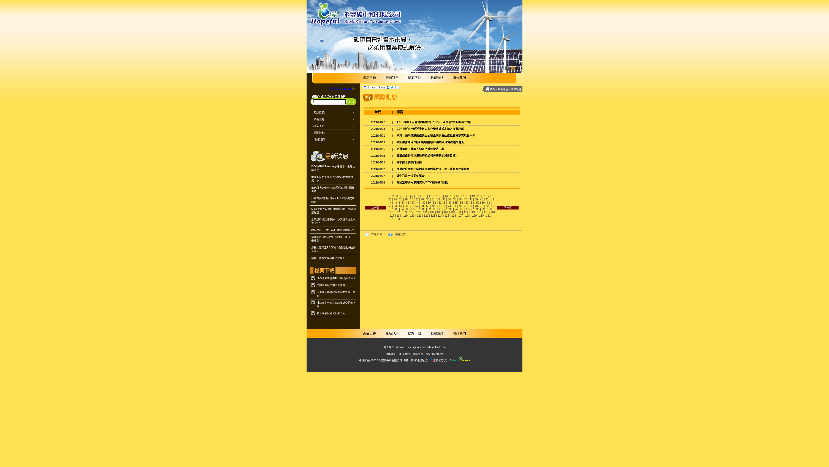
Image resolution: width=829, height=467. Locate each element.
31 (433, 199)
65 (406, 206)
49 (423, 202)
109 (446, 212)
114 (479, 212)
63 (395, 206)
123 (433, 215)
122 (426, 215)
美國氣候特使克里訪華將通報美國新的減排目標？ (427, 155)
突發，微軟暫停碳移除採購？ (328, 258)
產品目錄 (369, 78)
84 (402, 209)
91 (439, 209)
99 (483, 209)
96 (466, 209)
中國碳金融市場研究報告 (331, 285)
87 (418, 209)
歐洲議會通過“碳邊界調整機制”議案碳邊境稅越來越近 (430, 142)
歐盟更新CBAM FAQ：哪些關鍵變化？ (333, 230)
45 (402, 202)
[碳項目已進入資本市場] (414, 36)
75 (460, 206)
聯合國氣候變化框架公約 (331, 313)
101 (390, 212)
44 (396, 202)
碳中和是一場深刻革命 (411, 175)
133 (397, 219)
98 (477, 209)
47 (412, 202)
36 (460, 199)
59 (477, 202)
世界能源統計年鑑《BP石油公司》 (336, 278)
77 (470, 206)
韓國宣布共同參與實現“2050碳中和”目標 (422, 182)
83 (396, 209)
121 (419, 215)
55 (456, 202)
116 (492, 212)
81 (492, 206)
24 (395, 199)
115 (486, 212)
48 (418, 202)
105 (418, 212)
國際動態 (516, 89)
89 (429, 209)
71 (438, 206)
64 (400, 206)
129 (474, 215)
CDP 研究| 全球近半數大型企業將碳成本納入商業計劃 (430, 128)
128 (467, 215)
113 (472, 212)
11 (430, 196)
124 (440, 215)
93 (450, 209)
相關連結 (436, 78)
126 (453, 215)
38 (470, 199)
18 (467, 196)
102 (397, 212)
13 (440, 196)
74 (454, 206)
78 (476, 206)
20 (478, 196)
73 (449, 206)
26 (406, 199)
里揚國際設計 (441, 360)
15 (451, 196)
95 (461, 209)
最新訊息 (392, 78)
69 (427, 206)
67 (416, 206)
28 (416, 199)
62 (389, 206)
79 (481, 206)
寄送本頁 (376, 234)
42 (492, 199)
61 (488, 202)
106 (425, 212)
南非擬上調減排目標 (409, 162)
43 (391, 202)
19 (473, 196)
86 (412, 209)
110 (453, 212)
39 (476, 199)
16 (457, 196)
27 (411, 199)
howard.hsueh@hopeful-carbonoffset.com (421, 347)
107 (432, 212)
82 (391, 209)
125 (447, 215)
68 (422, 206)
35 (454, 199)
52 (439, 202)
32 (438, 199)
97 (472, 209)
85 (407, 209)
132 (390, 219)
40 (481, 199)
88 (423, 209)
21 (484, 196)
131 (488, 215)
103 (404, 212)
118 (399, 215)
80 (487, 206)
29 (422, 199)
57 (466, 202)
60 (483, 202)
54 (450, 202)
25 (400, 199)
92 (445, 209)
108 (439, 212)
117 (392, 215)
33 (443, 199)
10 (424, 196)
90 (434, 209)
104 (411, 212)
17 (462, 196)
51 (434, 202)
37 (465, 199)
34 (449, 199)
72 (443, 206)
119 (405, 215)
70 (433, 206)
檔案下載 (414, 78)
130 (481, 215)
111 (459, 212)
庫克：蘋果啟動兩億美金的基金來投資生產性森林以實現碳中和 (436, 135)
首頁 (492, 89)
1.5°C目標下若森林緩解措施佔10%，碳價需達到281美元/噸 (434, 122)
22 (489, 196)
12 (435, 196)
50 (429, 202)
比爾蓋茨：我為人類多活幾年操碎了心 (420, 148)
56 (461, 202)
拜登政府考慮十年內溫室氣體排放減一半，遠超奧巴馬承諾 (433, 169)
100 (489, 209)
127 (460, 215)
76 (465, 206)
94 (456, 209)
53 (445, 202)
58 (472, 202)
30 (427, 199)
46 (407, 202)
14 (446, 196)
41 (487, 199)
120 (412, 215)
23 (389, 199)
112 (466, 212)
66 (411, 206)
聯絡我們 (459, 78)
